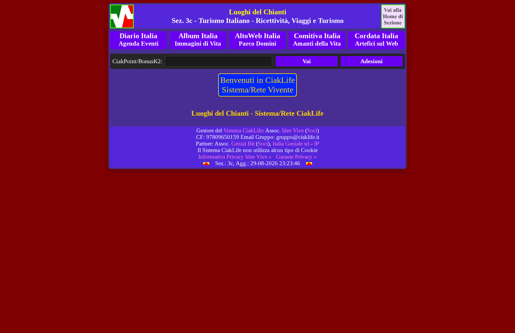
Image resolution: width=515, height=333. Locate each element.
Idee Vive (293, 130)
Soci (312, 130)
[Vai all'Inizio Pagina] (206, 163)
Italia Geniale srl (291, 143)
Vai (307, 61)
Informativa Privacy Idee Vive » (235, 157)
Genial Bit (243, 143)
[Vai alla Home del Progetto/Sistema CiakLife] (122, 16)
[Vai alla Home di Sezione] (393, 16)
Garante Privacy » (296, 157)
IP (316, 143)
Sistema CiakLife (243, 130)
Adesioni (371, 61)
